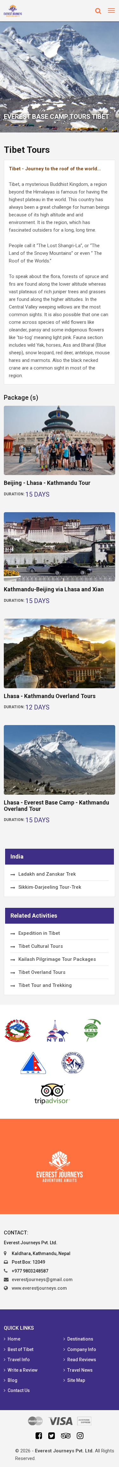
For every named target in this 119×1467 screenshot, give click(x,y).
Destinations (80, 1338)
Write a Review (22, 1370)
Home (14, 1338)
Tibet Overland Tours (41, 972)
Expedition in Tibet (39, 933)
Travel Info (19, 1359)
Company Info (81, 1349)
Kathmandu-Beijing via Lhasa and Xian (54, 589)
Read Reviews (81, 1359)
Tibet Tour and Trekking (45, 985)
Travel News (80, 1370)
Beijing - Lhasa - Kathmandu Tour (47, 482)
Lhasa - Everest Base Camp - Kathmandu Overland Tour (56, 805)
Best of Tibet (20, 1349)
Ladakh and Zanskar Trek (47, 874)
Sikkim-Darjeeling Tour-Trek (49, 887)
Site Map (76, 1380)
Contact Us (19, 1390)
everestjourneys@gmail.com (42, 1279)
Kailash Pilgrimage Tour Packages (57, 959)
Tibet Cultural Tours (40, 946)
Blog (12, 1380)
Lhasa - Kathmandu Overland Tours (50, 696)
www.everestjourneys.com (39, 1288)
